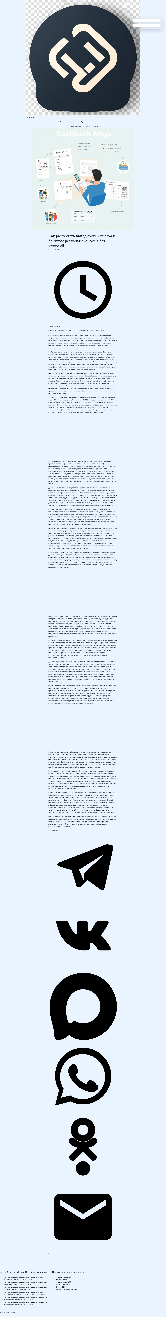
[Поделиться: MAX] (83, 1041)
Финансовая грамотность (65, 1289)
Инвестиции (60, 1279)
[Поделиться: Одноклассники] (83, 1181)
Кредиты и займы (62, 1282)
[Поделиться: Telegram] (83, 901)
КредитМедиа (30, 117)
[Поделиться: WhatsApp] (83, 1111)
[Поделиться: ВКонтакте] (83, 971)
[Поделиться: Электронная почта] (83, 1251)
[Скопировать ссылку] (49, 1253)
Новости (59, 1287)
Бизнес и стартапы (63, 1277)
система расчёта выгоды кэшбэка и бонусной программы (76, 500)
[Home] (83, 58)
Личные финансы (62, 1284)
